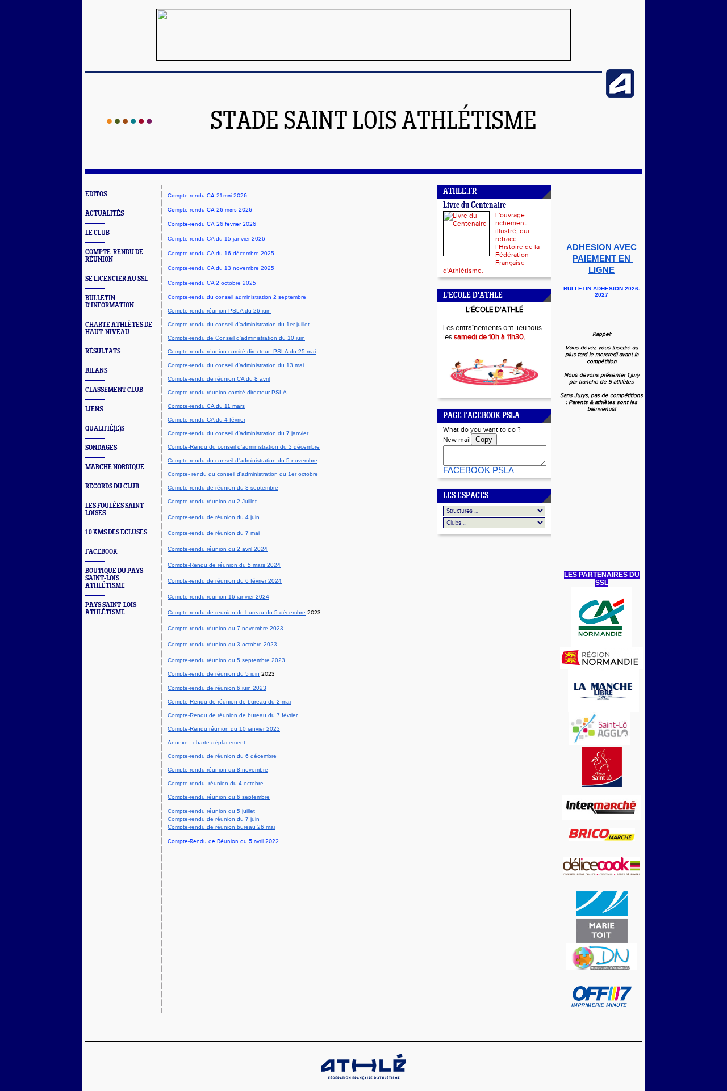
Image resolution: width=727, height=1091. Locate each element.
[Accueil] (129, 121)
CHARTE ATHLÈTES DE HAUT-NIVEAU (118, 328)
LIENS (94, 409)
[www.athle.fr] (620, 95)
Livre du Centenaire (474, 205)
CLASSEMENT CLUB (114, 390)
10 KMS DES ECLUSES (116, 532)
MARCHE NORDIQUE (114, 467)
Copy (483, 439)
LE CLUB (97, 233)
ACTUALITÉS (104, 213)
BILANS (96, 370)
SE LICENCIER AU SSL (116, 279)
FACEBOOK (101, 551)
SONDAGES (101, 448)
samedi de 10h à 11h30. (489, 337)
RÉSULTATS (102, 351)
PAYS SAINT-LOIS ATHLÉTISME (110, 608)
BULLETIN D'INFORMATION (109, 301)
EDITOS (96, 194)
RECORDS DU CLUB (112, 486)
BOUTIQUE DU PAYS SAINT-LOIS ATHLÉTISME (114, 578)
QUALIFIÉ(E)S (104, 428)
